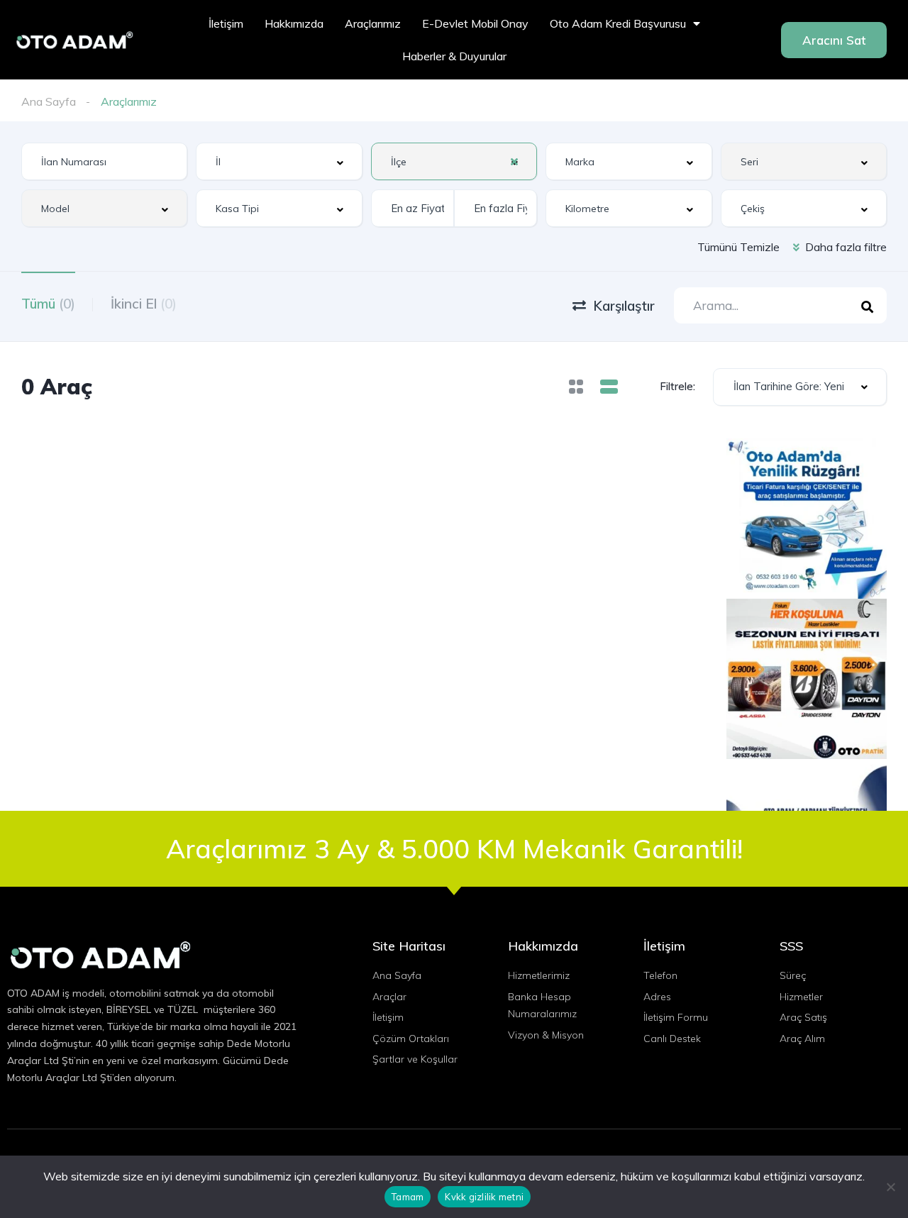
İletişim (226, 23)
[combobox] (279, 161)
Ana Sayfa (48, 101)
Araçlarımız (373, 23)
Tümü (48, 303)
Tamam (407, 1196)
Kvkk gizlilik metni (484, 1196)
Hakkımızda (294, 23)
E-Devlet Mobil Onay (475, 23)
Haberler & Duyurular (454, 56)
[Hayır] (890, 1187)
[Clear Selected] (514, 161)
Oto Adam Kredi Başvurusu (618, 23)
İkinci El (144, 303)
